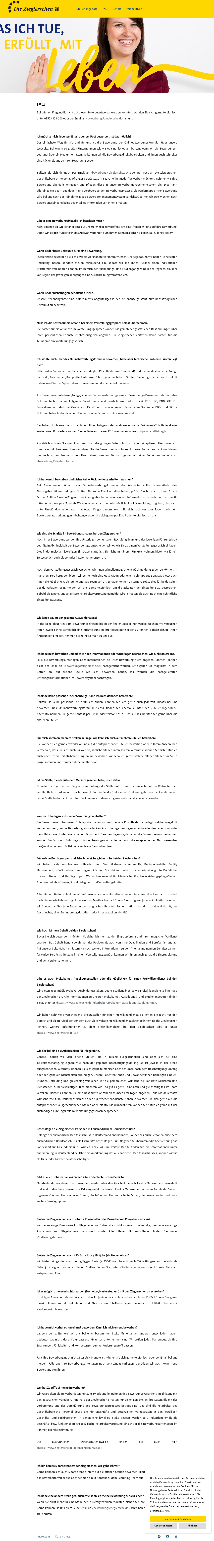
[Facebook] (159, 1536)
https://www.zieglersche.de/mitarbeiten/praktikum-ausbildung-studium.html (106, 1002)
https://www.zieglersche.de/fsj (57, 1033)
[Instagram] (176, 1536)
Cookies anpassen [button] (163, 1525)
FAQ (105, 9)
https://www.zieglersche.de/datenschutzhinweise (69, 1448)
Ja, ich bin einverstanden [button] (178, 1518)
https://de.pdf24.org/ (152, 431)
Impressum (43, 1536)
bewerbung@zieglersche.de (104, 118)
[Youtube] (167, 1536)
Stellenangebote (86, 9)
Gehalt (117, 9)
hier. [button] (167, 1510)
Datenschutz (62, 1536)
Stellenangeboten (163, 708)
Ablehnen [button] (192, 1525)
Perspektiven (134, 9)
